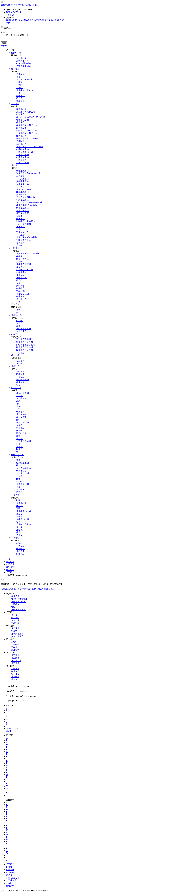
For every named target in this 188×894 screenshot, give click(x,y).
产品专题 (15, 647)
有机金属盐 (21, 160)
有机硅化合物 (22, 149)
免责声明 (15, 620)
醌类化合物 (21, 122)
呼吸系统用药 (22, 171)
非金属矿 (20, 96)
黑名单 (14, 679)
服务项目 (10, 867)
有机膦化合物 (22, 157)
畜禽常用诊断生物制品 (26, 237)
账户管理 (61, 20)
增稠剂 (19, 401)
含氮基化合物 (22, 120)
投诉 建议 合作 (12, 878)
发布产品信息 (38, 20)
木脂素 (19, 514)
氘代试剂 (20, 371)
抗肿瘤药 (20, 187)
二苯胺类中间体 (23, 66)
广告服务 (15, 669)
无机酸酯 (20, 141)
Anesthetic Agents (23, 189)
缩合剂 (19, 280)
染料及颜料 (16, 304)
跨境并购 (30, 589)
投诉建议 (15, 674)
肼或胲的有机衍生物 (25, 112)
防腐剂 (19, 449)
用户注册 (15, 628)
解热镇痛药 (21, 176)
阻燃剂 (19, 479)
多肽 (18, 283)
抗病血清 (20, 235)
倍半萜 (19, 535)
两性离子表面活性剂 (25, 345)
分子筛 (19, 476)
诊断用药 (20, 216)
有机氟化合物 (22, 163)
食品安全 (20, 551)
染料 (18, 310)
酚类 (18, 500)
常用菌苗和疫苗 (23, 232)
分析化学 (15, 538)
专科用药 (20, 219)
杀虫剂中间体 (22, 331)
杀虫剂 (19, 323)
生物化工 (15, 248)
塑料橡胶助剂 (22, 473)
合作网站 (10, 883)
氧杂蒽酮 (20, 516)
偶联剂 (19, 487)
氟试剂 (19, 385)
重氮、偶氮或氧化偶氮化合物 (29, 146)
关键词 (14, 642)
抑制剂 (19, 245)
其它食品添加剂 (23, 441)
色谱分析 (20, 548)
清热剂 (19, 229)
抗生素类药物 (22, 184)
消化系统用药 (22, 208)
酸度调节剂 (21, 417)
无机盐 (19, 87)
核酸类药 (20, 256)
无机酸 (19, 85)
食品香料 (20, 412)
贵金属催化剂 (22, 484)
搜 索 (4, 43)
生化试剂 (20, 275)
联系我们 (15, 618)
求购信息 (10, 15)
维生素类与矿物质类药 (26, 205)
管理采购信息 (51, 20)
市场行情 (17, 5)
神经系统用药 (22, 200)
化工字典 (54, 589)
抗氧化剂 (20, 428)
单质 (18, 77)
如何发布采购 (17, 634)
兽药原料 (20, 243)
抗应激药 (20, 227)
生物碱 (19, 530)
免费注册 (17, 12)
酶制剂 (19, 430)
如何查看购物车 (18, 601)
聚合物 (19, 481)
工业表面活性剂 (23, 339)
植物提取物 (21, 288)
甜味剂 (19, 420)
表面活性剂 (16, 334)
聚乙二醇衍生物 (23, 468)
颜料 (18, 312)
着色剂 (19, 406)
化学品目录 (11, 880)
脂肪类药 (20, 267)
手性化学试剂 (22, 379)
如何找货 (15, 596)
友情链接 (15, 677)
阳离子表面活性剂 (24, 347)
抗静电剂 (20, 353)
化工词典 (15, 655)
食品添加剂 (16, 388)
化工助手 (10, 570)
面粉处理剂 (21, 433)
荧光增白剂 (21, 471)
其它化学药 (21, 194)
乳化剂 (19, 444)
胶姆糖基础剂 (22, 422)
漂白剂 (19, 438)
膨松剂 (19, 436)
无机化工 (15, 69)
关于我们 (10, 572)
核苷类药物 (21, 278)
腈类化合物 (21, 109)
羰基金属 (20, 101)
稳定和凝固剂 (22, 393)
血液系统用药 (22, 210)
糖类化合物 (21, 272)
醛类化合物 (21, 128)
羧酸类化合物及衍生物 (26, 130)
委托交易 (15, 671)
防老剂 (19, 465)
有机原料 (15, 104)
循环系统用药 (22, 213)
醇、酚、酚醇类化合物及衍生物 (30, 117)
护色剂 (19, 452)
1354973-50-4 (12, 728)
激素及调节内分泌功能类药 (28, 173)
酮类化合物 (21, 136)
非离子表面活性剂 (24, 342)
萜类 (18, 522)
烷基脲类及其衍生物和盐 (27, 138)
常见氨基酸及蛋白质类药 (27, 253)
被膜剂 (19, 447)
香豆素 (19, 527)
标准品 (19, 543)
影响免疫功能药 (23, 240)
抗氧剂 (19, 460)
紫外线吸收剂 (22, 463)
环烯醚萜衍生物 (23, 524)
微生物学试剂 (22, 294)
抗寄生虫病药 (22, 181)
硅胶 (18, 93)
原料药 (14, 165)
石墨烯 (19, 98)
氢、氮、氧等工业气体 (26, 79)
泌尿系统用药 (22, 192)
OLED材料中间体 (24, 63)
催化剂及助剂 (17, 455)
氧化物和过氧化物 (24, 90)
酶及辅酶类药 (22, 259)
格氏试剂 (20, 382)
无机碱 (19, 82)
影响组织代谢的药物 (25, 221)
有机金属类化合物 (24, 152)
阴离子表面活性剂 (24, 350)
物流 (13, 607)
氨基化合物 (21, 114)
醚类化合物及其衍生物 (26, 125)
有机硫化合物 (22, 155)
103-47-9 (10, 731)
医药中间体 (16, 53)
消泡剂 (19, 396)
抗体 (18, 302)
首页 (3, 5)
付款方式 (10, 870)
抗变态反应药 (22, 179)
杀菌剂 (19, 326)
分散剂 (19, 409)
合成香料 (20, 361)
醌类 (18, 532)
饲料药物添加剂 (23, 224)
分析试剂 (20, 546)
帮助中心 (10, 23)
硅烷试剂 (20, 377)
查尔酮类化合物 (23, 511)
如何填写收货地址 (19, 599)
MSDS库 (15, 650)
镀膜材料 (20, 74)
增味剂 (19, 404)
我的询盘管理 (12, 20)
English (4, 45)
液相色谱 (20, 554)
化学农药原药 (17, 315)
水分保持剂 (21, 414)
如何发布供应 (17, 636)
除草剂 (19, 320)
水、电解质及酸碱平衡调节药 (29, 202)
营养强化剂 (21, 398)
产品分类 (15, 644)
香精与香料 (16, 355)
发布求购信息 (25, 20)
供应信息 (13, 589)
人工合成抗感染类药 (25, 197)
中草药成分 (21, 291)
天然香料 (20, 363)
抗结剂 (19, 425)
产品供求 (9, 5)
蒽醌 (18, 508)
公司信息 (34, 5)
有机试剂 (20, 374)
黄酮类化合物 (22, 519)
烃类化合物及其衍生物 (26, 133)
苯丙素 (19, 506)
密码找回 (15, 631)
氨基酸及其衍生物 (24, 269)
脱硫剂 (19, 492)
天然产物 (20, 286)
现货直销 (25, 5)
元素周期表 (16, 660)
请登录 (9, 12)
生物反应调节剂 (23, 264)
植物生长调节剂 (23, 329)
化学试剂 (15, 366)
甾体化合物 (21, 503)
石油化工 (20, 489)
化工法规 (15, 663)
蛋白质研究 (21, 299)
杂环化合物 (21, 58)
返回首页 (5, 589)
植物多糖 (20, 296)
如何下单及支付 (18, 610)
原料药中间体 (22, 61)
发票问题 (15, 604)
